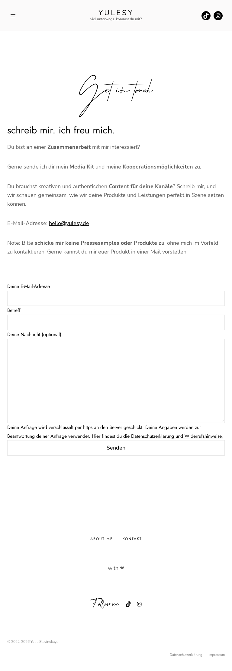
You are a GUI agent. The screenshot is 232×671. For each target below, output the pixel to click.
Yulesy (116, 13)
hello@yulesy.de (69, 223)
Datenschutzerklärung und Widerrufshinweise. (177, 436)
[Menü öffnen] (13, 15)
